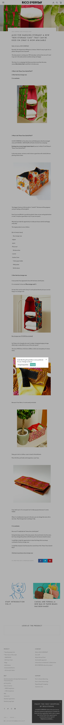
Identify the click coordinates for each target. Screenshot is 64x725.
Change (33, 364)
